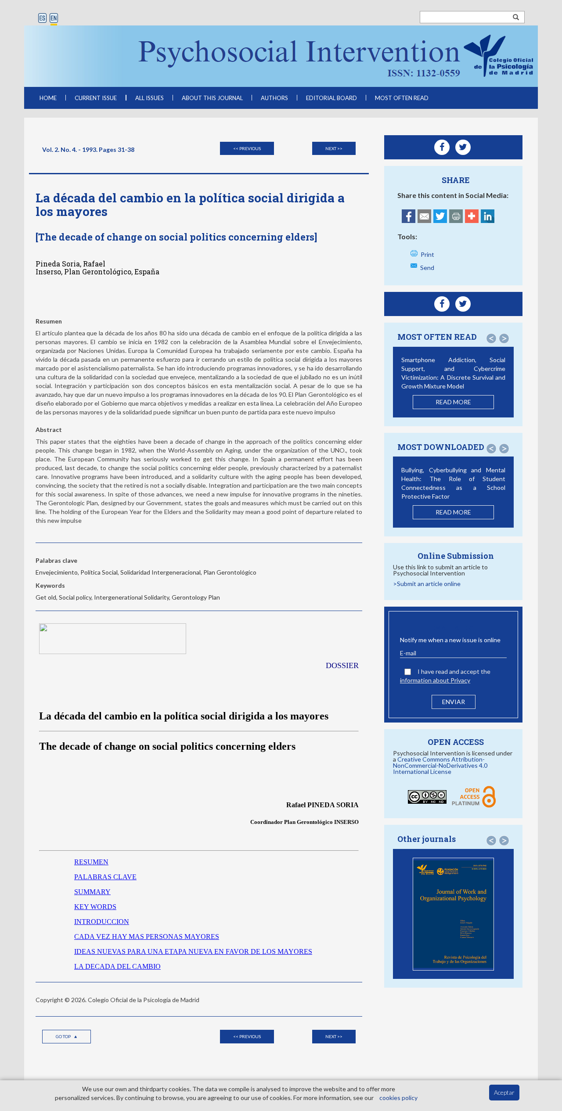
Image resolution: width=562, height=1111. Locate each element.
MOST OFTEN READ (402, 97)
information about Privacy (435, 680)
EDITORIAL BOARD (331, 97)
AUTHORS (274, 97)
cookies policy (398, 1097)
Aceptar (504, 1092)
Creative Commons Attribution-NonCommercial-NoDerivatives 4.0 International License (440, 765)
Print (427, 254)
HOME (48, 97)
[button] (491, 338)
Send (427, 267)
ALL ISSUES (149, 97)
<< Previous (247, 148)
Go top (64, 1036)
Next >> (333, 148)
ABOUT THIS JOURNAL (212, 97)
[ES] (42, 18)
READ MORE (453, 402)
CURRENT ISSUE (96, 97)
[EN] (54, 18)
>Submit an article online (427, 583)
